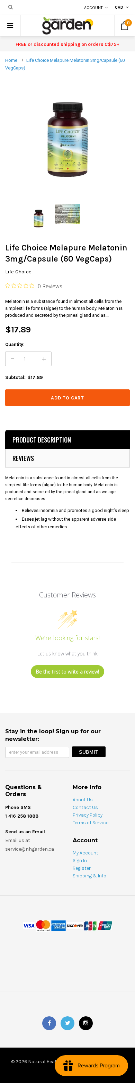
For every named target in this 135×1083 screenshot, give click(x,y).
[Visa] (29, 925)
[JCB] (90, 925)
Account (93, 7)
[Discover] (75, 925)
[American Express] (58, 925)
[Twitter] (67, 1023)
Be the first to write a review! (67, 671)
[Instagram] (86, 1023)
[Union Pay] (105, 925)
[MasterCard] (43, 925)
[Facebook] (49, 1023)
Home (11, 60)
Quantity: (15, 344)
